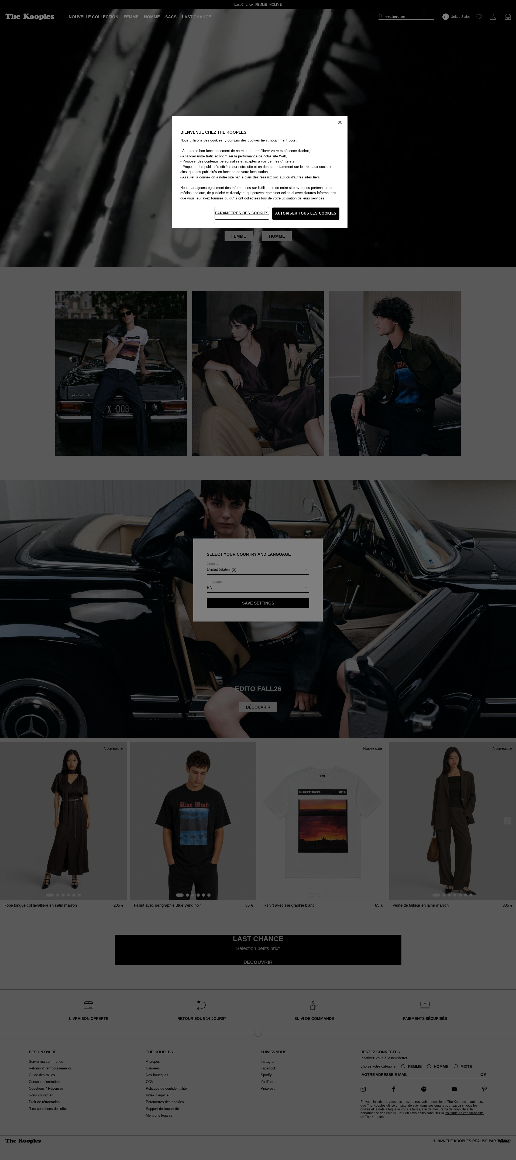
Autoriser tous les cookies (305, 213)
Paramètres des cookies (242, 213)
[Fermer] (340, 122)
